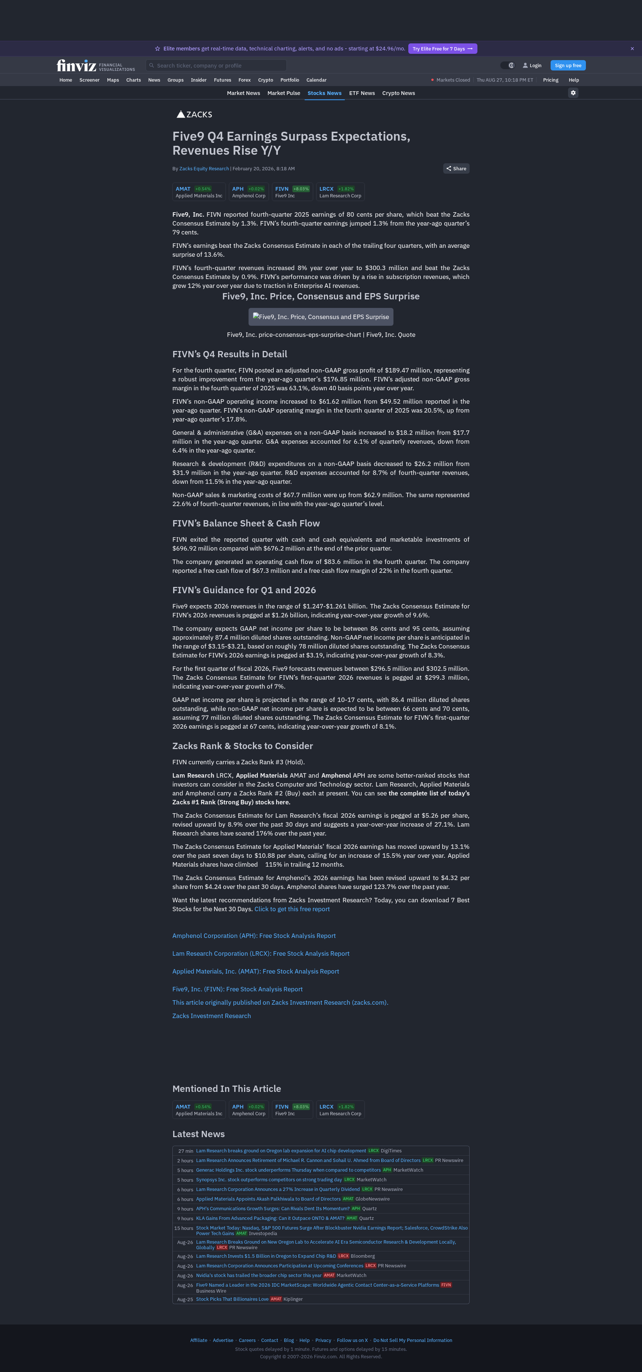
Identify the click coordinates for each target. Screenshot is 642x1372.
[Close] (632, 48)
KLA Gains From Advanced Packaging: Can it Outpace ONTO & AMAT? (270, 1218)
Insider (199, 80)
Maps (113, 80)
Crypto (265, 80)
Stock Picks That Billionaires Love (232, 1299)
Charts (133, 80)
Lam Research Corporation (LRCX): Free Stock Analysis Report (261, 953)
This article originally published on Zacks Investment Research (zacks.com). (280, 1002)
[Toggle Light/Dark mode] (508, 65)
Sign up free (568, 65)
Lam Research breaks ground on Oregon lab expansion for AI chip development (281, 1150)
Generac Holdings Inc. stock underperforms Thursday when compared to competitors (288, 1170)
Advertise (223, 1340)
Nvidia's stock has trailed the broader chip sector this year (259, 1275)
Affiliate (198, 1340)
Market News (243, 92)
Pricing (550, 80)
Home (65, 80)
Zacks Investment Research (211, 1016)
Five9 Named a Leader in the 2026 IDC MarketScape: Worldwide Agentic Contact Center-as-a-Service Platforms (317, 1285)
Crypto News (398, 92)
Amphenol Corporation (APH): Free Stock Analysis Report (254, 936)
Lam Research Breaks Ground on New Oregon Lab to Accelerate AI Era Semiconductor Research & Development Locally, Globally (326, 1244)
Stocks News (325, 92)
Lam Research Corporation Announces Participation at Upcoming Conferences (279, 1265)
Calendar (317, 80)
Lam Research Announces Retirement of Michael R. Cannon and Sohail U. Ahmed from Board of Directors (308, 1160)
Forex (245, 80)
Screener (90, 80)
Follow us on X (352, 1340)
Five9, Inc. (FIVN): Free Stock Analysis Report (237, 989)
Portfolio (290, 80)
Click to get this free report (292, 909)
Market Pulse (284, 92)
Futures (222, 80)
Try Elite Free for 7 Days (439, 49)
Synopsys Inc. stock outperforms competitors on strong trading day (269, 1179)
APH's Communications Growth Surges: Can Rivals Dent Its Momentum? (273, 1208)
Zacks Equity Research (204, 168)
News (154, 80)
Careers (247, 1340)
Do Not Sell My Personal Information (412, 1340)
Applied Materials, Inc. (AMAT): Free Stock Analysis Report (255, 971)
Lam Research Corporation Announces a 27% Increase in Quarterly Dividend (278, 1189)
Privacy (323, 1340)
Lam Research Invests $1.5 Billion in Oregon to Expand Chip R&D (266, 1256)
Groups (176, 80)
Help (574, 80)
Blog (289, 1340)
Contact (269, 1340)
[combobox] (216, 65)
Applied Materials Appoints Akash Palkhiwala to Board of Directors (268, 1199)
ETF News (362, 92)
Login (536, 65)
